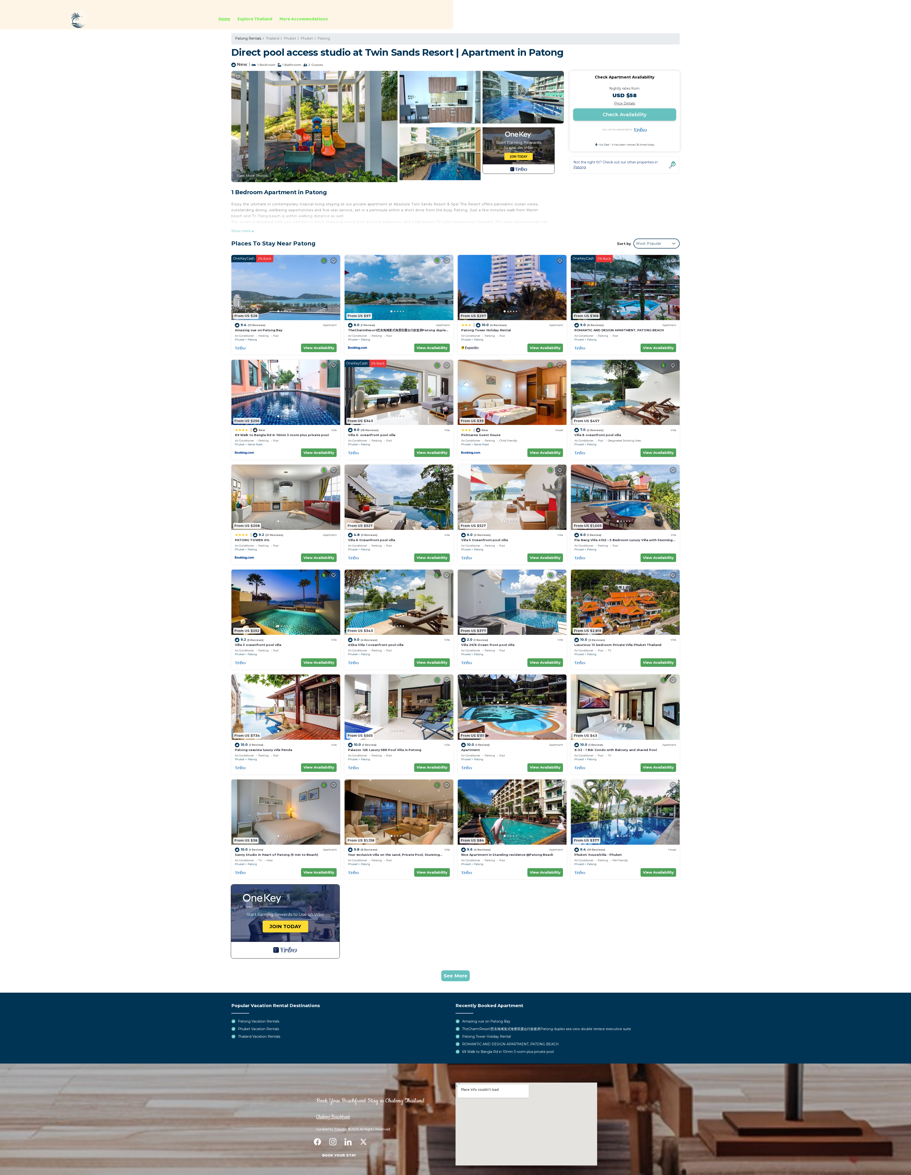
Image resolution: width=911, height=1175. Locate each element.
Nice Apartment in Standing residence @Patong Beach (507, 855)
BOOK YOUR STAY (339, 1155)
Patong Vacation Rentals (258, 1021)
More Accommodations (303, 19)
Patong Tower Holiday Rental (486, 330)
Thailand (272, 38)
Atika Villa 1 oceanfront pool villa (376, 645)
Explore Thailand (254, 19)
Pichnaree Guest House (481, 435)
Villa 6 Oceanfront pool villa (371, 540)
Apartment (470, 750)
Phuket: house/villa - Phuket (598, 855)
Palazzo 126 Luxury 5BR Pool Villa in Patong (384, 750)
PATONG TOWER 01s (252, 540)
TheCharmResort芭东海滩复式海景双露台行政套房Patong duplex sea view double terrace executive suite (546, 1029)
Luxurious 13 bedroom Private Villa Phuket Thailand (617, 645)
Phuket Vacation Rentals (258, 1029)
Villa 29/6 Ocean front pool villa (487, 645)
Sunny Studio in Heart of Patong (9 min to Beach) (276, 855)
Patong (323, 38)
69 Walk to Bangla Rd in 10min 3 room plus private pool (282, 435)
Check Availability (625, 114)
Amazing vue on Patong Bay (259, 330)
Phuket (290, 38)
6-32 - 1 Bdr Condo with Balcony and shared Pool (615, 750)
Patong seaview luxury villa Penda (263, 750)
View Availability (318, 348)
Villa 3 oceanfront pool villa (258, 645)
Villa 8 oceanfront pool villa (597, 435)
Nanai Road (255, 444)
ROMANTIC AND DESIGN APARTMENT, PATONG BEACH (619, 330)
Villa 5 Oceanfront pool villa (484, 540)
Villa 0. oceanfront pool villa (371, 435)
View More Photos (252, 176)
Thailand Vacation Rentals (259, 1036)
